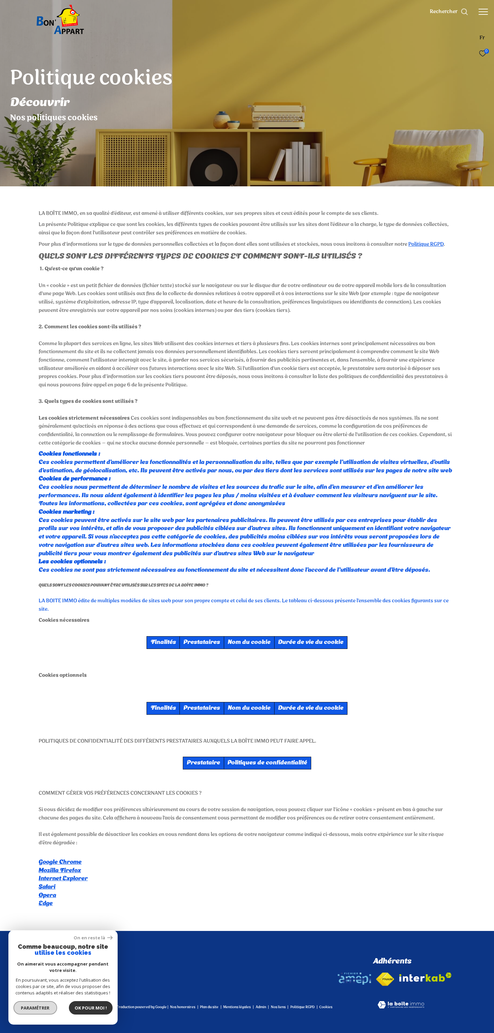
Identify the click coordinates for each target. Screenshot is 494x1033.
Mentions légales (237, 1007)
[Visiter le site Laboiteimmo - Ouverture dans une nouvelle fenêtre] (400, 1005)
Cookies (325, 1007)
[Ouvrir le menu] (483, 12)
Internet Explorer (63, 879)
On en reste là (90, 937)
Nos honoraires (182, 1007)
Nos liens (278, 1007)
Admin (261, 1007)
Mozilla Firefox (60, 871)
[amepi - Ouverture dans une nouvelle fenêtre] (354, 979)
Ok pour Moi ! (91, 1008)
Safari (47, 887)
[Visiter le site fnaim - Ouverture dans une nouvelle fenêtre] (385, 979)
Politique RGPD (426, 244)
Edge (46, 903)
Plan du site (209, 1007)
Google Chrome (60, 862)
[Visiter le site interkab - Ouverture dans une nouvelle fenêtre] (425, 977)
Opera (47, 895)
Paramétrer (35, 1008)
